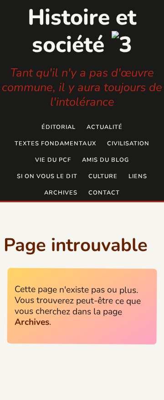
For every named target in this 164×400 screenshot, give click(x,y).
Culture (103, 176)
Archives (60, 193)
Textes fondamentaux (55, 143)
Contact (104, 193)
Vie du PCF (53, 160)
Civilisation (128, 143)
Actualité (105, 127)
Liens (137, 176)
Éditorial (58, 127)
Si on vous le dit (47, 176)
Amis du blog (105, 160)
